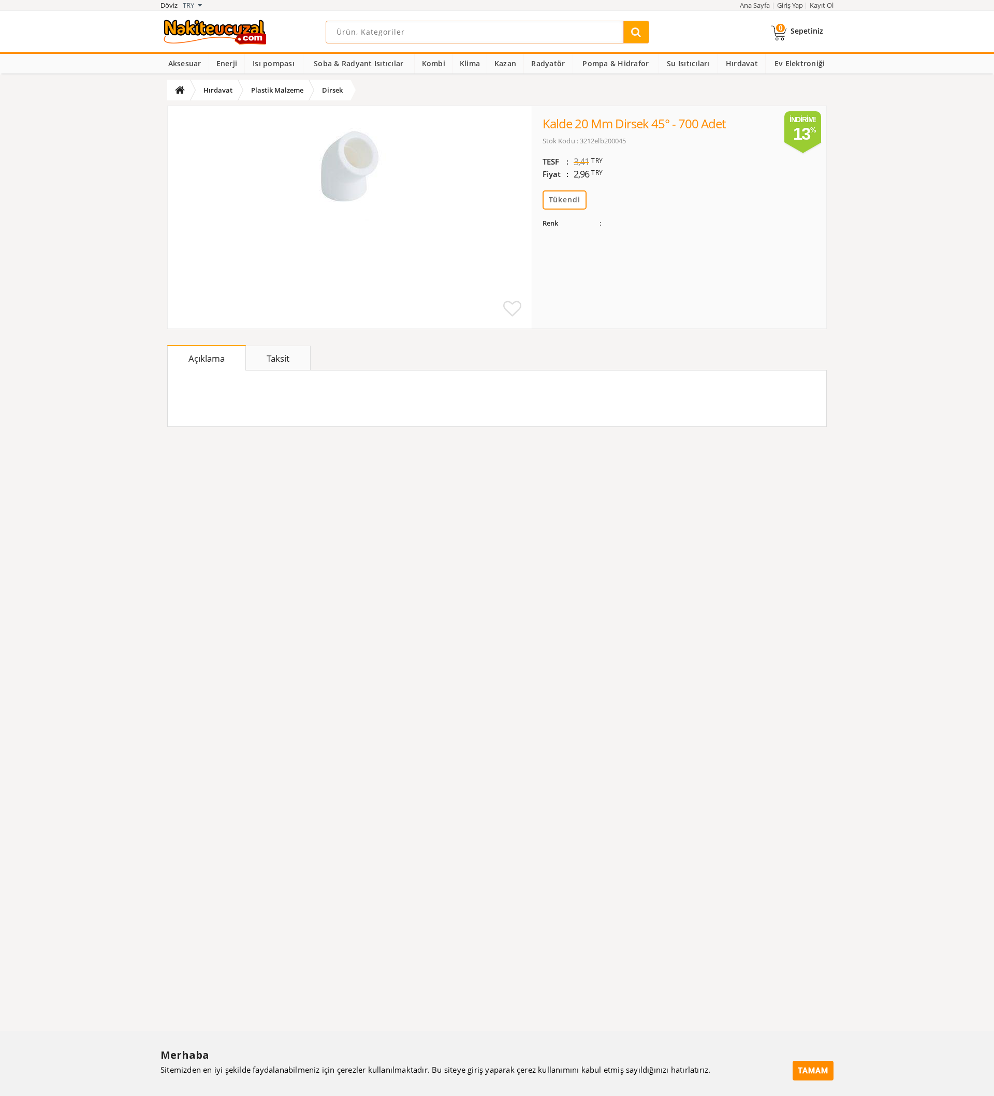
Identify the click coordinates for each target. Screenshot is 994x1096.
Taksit (278, 358)
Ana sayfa (755, 5)
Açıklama (206, 358)
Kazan (505, 63)
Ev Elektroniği (799, 63)
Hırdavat (742, 63)
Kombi (433, 63)
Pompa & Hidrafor (615, 63)
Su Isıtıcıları (688, 63)
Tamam (813, 1070)
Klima (470, 63)
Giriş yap (790, 5)
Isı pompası (274, 63)
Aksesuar (184, 63)
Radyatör (548, 63)
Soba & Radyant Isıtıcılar (358, 63)
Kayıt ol (822, 5)
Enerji (227, 63)
